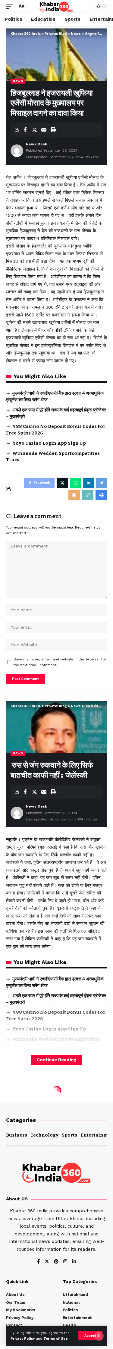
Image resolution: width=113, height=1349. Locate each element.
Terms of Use (55, 1339)
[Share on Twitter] (34, 130)
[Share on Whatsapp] (75, 483)
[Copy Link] (87, 495)
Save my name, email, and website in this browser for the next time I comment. (60, 662)
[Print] (53, 130)
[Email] (43, 130)
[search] (85, 6)
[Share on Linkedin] (88, 483)
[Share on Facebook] (25, 130)
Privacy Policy (23, 1339)
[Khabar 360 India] (56, 6)
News (18, 81)
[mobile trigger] (11, 6)
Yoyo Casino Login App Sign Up (49, 443)
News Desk (36, 144)
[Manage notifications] (99, 1336)
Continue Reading (56, 1060)
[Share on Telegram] (101, 483)
